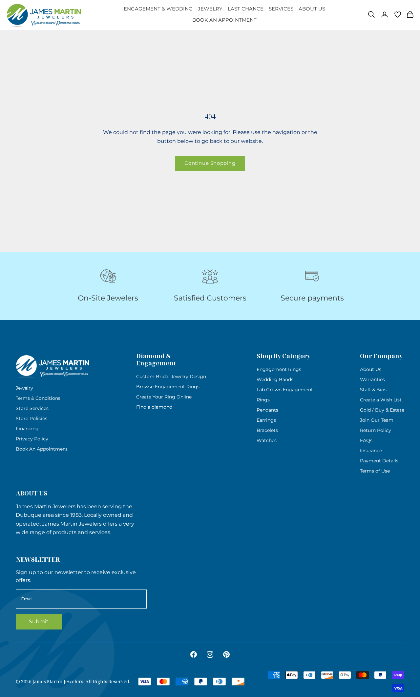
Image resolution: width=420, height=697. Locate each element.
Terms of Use (375, 471)
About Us (312, 9)
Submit (39, 621)
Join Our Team (376, 420)
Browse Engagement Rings (168, 387)
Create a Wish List (381, 400)
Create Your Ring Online (164, 397)
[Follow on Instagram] (210, 654)
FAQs (366, 440)
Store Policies (31, 418)
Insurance (371, 451)
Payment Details (379, 461)
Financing (27, 429)
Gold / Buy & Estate (382, 410)
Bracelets (267, 430)
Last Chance (245, 9)
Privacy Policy (32, 439)
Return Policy (375, 430)
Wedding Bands (275, 379)
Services (281, 9)
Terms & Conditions (38, 398)
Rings (263, 400)
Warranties (372, 379)
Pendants (267, 410)
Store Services (32, 408)
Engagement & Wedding (158, 9)
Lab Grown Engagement (285, 390)
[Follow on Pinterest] (226, 654)
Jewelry (210, 9)
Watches (267, 440)
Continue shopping (209, 163)
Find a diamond (154, 407)
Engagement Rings (279, 369)
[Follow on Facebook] (193, 654)
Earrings (266, 420)
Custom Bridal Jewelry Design (171, 376)
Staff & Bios (373, 390)
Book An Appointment (224, 20)
